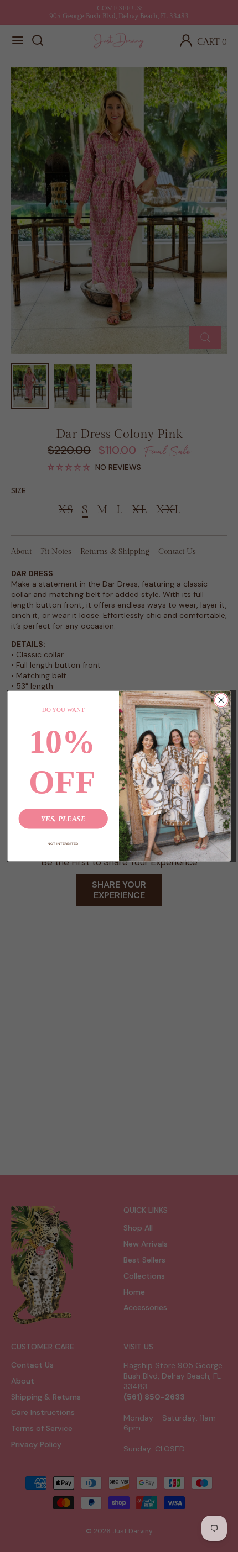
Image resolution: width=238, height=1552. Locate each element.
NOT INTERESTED (63, 844)
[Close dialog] (221, 700)
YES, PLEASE (63, 819)
